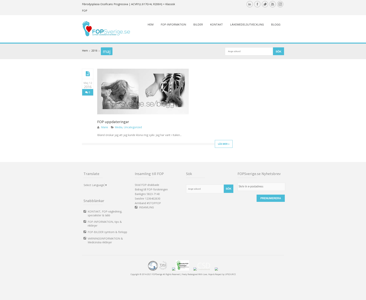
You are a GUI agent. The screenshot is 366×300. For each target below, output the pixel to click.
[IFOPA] (173, 269)
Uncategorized (133, 127)
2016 (94, 50)
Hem (150, 24)
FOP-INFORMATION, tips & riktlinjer (105, 223)
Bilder (198, 24)
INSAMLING (146, 207)
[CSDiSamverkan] (205, 269)
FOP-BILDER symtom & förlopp (107, 232)
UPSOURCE (230, 274)
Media (118, 127)
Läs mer (223, 144)
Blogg (275, 24)
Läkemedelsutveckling (247, 24)
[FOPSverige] (106, 35)
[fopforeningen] (184, 269)
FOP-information (173, 24)
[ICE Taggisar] (216, 269)
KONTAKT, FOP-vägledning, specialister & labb (105, 213)
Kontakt (216, 24)
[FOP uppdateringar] (88, 74)
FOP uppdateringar (113, 121)
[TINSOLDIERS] (165, 269)
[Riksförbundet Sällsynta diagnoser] (195, 269)
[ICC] (153, 269)
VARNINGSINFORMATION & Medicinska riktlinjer (105, 240)
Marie (104, 127)
